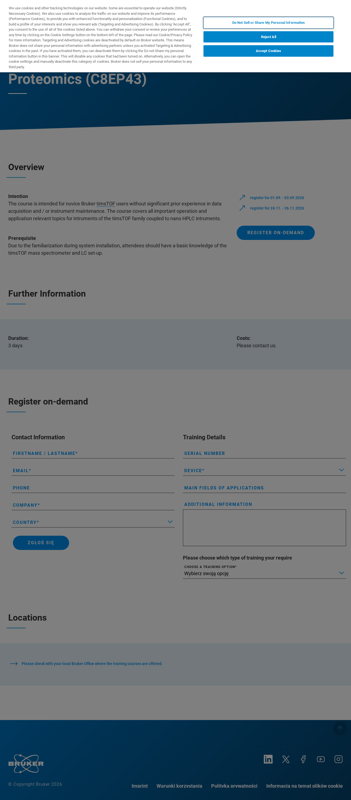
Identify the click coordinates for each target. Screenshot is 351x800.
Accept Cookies (268, 51)
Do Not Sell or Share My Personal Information (268, 23)
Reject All (268, 37)
